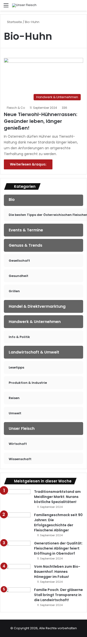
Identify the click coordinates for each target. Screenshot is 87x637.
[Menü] (6, 7)
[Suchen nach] (81, 7)
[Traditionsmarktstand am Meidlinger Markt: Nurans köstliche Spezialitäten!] (17, 498)
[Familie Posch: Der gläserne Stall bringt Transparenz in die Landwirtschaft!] (17, 596)
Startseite (14, 22)
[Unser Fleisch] (24, 5)
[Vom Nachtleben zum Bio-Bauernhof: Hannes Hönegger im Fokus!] (17, 573)
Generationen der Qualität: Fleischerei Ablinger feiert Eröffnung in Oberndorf (58, 548)
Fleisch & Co (16, 108)
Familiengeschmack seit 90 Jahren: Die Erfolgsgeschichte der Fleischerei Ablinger (58, 522)
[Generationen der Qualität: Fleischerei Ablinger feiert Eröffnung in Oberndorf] (17, 550)
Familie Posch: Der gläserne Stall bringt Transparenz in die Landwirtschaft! (58, 594)
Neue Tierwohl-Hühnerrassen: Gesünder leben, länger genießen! (40, 121)
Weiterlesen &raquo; (28, 164)
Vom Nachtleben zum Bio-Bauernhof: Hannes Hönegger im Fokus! (57, 571)
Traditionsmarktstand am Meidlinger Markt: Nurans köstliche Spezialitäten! (57, 496)
